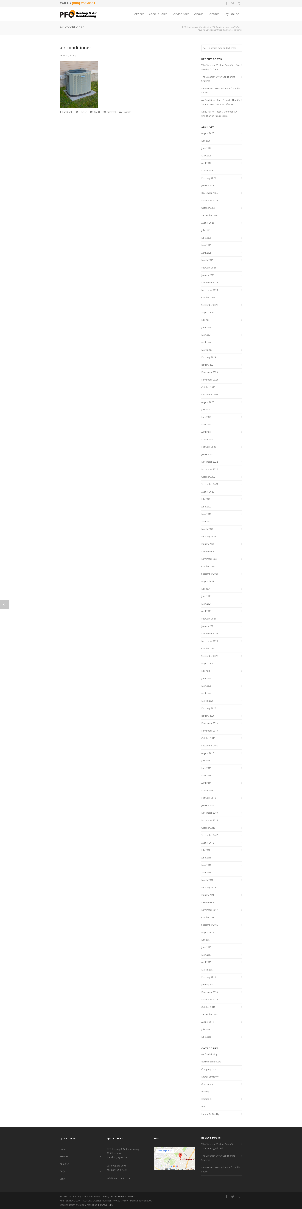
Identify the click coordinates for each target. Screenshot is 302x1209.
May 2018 (206, 865)
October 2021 (208, 566)
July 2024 (205, 319)
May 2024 (206, 334)
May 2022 (206, 514)
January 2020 (208, 715)
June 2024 (206, 327)
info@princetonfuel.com (119, 1178)
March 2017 (207, 969)
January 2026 (208, 185)
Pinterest (111, 111)
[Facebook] (226, 3)
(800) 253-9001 (83, 3)
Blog (62, 1178)
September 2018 (209, 835)
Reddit (96, 111)
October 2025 (208, 207)
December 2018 (209, 812)
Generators (207, 1084)
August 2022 (207, 491)
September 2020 (209, 655)
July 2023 (205, 409)
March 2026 (207, 170)
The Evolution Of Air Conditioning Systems (218, 79)
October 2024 (208, 297)
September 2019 (209, 745)
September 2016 (209, 1014)
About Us (64, 1163)
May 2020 (206, 685)
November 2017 (209, 909)
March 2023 (207, 439)
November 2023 (209, 379)
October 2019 (208, 738)
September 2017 (209, 924)
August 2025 (207, 222)
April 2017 (206, 962)
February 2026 (208, 178)
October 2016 (208, 1006)
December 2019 (209, 723)
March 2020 (207, 700)
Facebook (67, 111)
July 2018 (205, 850)
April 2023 (206, 431)
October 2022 (208, 476)
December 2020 (209, 633)
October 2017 (208, 917)
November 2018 (209, 820)
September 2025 (209, 215)
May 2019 (206, 775)
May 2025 (206, 245)
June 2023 (206, 417)
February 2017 (208, 977)
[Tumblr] (239, 3)
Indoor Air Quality (210, 1113)
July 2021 (205, 588)
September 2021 (209, 573)
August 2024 (207, 312)
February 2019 (208, 797)
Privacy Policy (109, 1196)
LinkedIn (126, 111)
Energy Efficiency (209, 1076)
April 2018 (206, 872)
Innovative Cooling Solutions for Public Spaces (220, 90)
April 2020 (206, 693)
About (198, 14)
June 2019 (206, 768)
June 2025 (206, 237)
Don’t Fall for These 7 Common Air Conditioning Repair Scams (219, 113)
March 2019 (207, 790)
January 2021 (208, 626)
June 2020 (206, 678)
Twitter (83, 111)
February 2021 (208, 618)
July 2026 (205, 140)
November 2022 (209, 469)
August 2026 (207, 133)
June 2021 (206, 596)
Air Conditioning (209, 1054)
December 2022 (209, 461)
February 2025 (208, 267)
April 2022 (206, 521)
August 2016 (207, 1021)
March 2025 (207, 260)
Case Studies (158, 14)
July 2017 (205, 939)
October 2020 (208, 648)
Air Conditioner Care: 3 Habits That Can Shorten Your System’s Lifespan (221, 102)
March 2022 (207, 529)
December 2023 (209, 372)
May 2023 (206, 424)
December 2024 (209, 282)
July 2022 (205, 499)
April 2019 (206, 782)
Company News (209, 1069)
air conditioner (75, 48)
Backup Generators (211, 1061)
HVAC (204, 1106)
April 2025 (206, 252)
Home (63, 1148)
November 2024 (209, 290)
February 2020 (208, 708)
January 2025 (208, 275)
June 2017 (206, 947)
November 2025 (209, 200)
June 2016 (206, 1036)
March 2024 (207, 349)
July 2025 (205, 230)
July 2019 (205, 760)
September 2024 (209, 304)
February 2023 (208, 446)
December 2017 (209, 902)
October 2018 (208, 827)
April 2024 (206, 342)
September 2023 (209, 394)
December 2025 (209, 192)
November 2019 (209, 730)
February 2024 (208, 357)
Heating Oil (207, 1098)
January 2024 (208, 364)
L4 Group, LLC (105, 1204)
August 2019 (207, 753)
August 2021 (207, 581)
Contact (213, 14)
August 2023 (207, 402)
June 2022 (206, 506)
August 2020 (207, 663)
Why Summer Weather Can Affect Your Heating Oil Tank (221, 67)
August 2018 (207, 842)
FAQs (62, 1171)
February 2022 (208, 536)
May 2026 (206, 155)
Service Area (181, 14)
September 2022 (209, 484)
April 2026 (206, 163)
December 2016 (209, 992)
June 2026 (206, 148)
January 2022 (208, 543)
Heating (205, 1091)
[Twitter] (233, 3)
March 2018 (207, 880)
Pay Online (231, 14)
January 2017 (208, 984)
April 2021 (206, 611)
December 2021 (209, 551)
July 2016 (205, 1029)
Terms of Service (126, 1196)
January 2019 (208, 805)
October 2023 (208, 387)
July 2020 (205, 670)
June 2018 (206, 857)
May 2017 (206, 954)
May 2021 (206, 603)
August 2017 (207, 932)
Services (138, 14)
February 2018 (208, 887)
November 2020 (209, 641)
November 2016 (209, 999)
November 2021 (209, 558)
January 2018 (208, 894)
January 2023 (208, 454)
